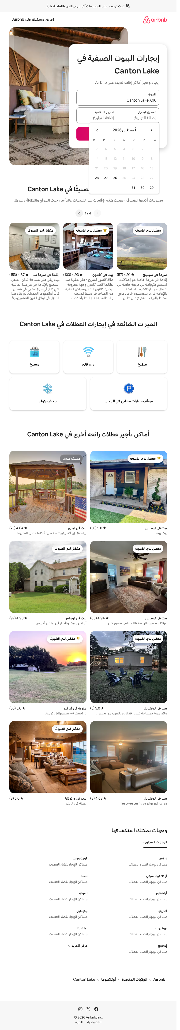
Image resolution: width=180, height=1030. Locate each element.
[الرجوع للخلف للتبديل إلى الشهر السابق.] (151, 130)
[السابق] (97, 213)
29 (152, 188)
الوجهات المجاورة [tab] (155, 842)
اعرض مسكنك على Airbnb (33, 19)
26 (115, 178)
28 (97, 178)
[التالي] (79, 213)
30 (143, 188)
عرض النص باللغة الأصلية (63, 6)
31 (133, 188)
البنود (79, 1022)
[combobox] (118, 100)
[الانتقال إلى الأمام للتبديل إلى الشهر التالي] (97, 130)
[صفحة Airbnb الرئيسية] (155, 19)
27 (106, 178)
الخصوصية (94, 1022)
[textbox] (139, 118)
